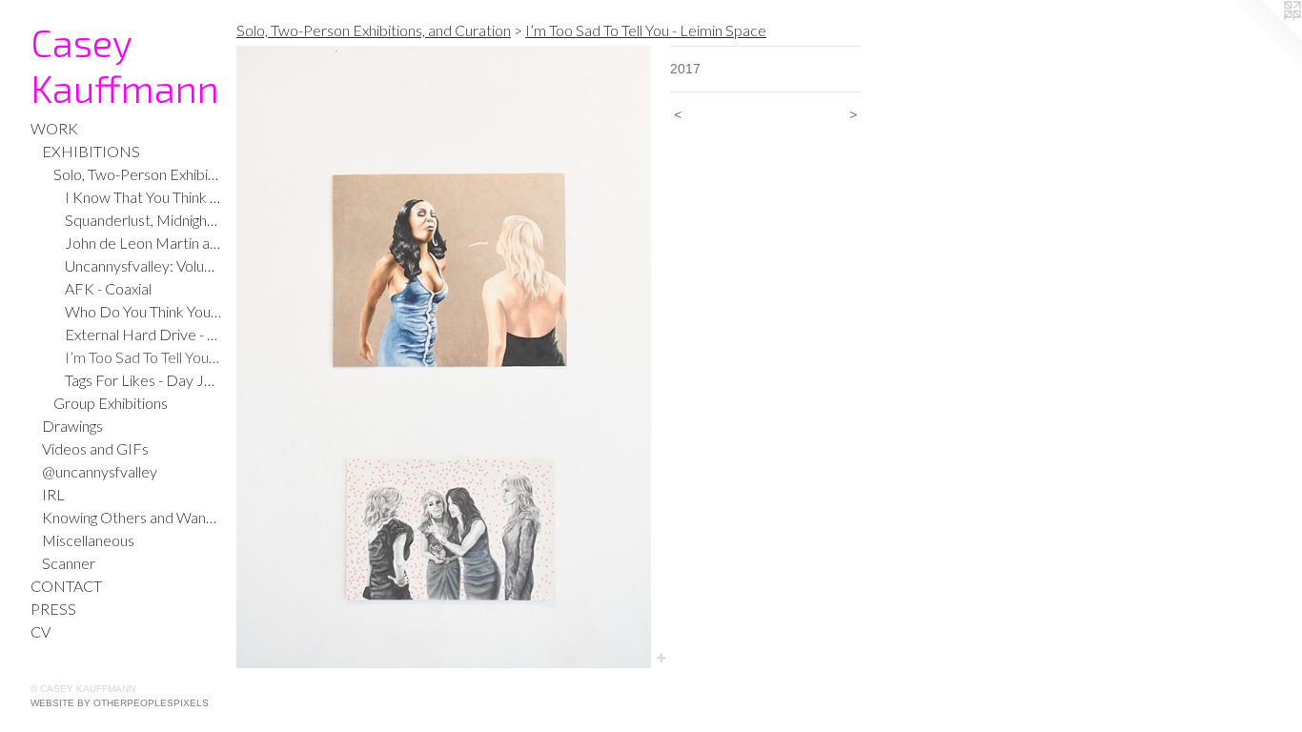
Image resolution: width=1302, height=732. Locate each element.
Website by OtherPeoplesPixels (120, 703)
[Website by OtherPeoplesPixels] (1264, 38)
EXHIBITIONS (91, 151)
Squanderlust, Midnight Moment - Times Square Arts (143, 220)
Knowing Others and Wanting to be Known (131, 517)
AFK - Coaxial (108, 288)
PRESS (53, 609)
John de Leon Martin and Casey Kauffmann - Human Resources (143, 243)
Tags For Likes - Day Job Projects (143, 380)
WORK (54, 128)
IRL (53, 494)
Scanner (68, 563)
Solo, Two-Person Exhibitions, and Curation (137, 174)
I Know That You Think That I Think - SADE (143, 197)
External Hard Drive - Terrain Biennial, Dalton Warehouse (143, 334)
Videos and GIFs (95, 448)
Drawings (72, 426)
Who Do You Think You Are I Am (143, 311)
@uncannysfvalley (99, 471)
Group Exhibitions (110, 403)
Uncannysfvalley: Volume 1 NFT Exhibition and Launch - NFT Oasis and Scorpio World (143, 265)
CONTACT (66, 586)
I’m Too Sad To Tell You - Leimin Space (143, 357)
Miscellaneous (88, 540)
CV (41, 631)
